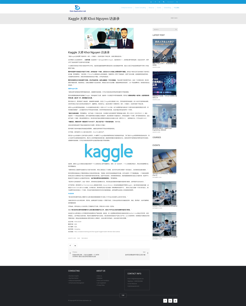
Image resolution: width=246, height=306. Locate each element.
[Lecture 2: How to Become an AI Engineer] (164, 224)
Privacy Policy (101, 285)
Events (159, 7)
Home (172, 18)
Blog (176, 18)
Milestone (99, 278)
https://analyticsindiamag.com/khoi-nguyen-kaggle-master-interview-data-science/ (97, 231)
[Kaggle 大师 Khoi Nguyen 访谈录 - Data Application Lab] (77, 8)
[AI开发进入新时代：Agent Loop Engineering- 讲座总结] (164, 116)
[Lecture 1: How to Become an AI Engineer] (164, 193)
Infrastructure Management (76, 283)
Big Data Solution (73, 278)
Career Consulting (140, 7)
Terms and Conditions (103, 280)
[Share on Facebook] (70, 245)
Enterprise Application (75, 280)
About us (151, 7)
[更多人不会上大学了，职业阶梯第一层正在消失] (164, 51)
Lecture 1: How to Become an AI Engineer (165, 206)
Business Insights (74, 276)
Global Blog (167, 7)
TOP (123, 295)
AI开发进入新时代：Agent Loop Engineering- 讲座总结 (162, 129)
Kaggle (86, 238)
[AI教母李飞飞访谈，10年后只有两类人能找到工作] (164, 83)
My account (170, 2)
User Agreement (101, 283)
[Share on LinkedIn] (75, 245)
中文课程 (176, 7)
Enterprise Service (126, 7)
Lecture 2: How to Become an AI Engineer (165, 237)
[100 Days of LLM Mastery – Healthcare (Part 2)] (164, 161)
